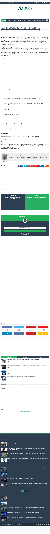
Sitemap (6, 2)
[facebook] (36, 3)
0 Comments (14, 30)
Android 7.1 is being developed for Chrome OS (17, 443)
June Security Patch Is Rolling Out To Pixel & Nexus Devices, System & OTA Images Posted (27, 453)
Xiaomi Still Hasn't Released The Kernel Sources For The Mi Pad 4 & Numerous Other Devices (27, 458)
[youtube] (46, 3)
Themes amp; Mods (44, 30)
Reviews (14, 20)
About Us (17, 2)
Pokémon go (34, 30)
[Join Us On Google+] (26, 234)
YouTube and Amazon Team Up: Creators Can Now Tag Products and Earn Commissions (21, 376)
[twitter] (38, 3)
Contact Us (22, 2)
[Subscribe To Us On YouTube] (28, 234)
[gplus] (40, 3)
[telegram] (44, 3)
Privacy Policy (12, 2)
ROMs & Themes (5, 23)
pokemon (30, 30)
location (26, 30)
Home (2, 2)
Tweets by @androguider (25, 411)
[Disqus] (25, 273)
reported (36, 37)
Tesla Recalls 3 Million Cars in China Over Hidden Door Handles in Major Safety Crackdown (27, 483)
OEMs (27, 20)
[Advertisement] (25, 15)
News (8, 20)
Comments (41, 357)
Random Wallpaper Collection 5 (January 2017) (17, 437)
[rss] (48, 3)
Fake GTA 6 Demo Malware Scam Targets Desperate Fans (20, 478)
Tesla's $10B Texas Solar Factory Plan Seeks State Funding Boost (21, 502)
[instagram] (42, 3)
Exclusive (33, 20)
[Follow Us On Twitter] (24, 234)
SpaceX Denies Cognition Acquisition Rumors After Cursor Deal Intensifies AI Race (25, 517)
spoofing (39, 30)
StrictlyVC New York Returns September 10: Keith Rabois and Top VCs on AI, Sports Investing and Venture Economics (26, 365)
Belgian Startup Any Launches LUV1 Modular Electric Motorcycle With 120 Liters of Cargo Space (23, 359)
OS (23, 20)
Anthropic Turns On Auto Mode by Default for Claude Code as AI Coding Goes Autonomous (27, 496)
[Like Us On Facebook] (21, 234)
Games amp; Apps (21, 30)
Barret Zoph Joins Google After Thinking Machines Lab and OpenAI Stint (19, 370)
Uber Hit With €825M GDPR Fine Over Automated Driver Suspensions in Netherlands (25, 473)
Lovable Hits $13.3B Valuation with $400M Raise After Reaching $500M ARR (23, 512)
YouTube (25, 357)
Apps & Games (40, 20)
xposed (2, 32)
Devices (19, 20)
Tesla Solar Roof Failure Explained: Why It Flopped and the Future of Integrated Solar (26, 467)
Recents (9, 357)
